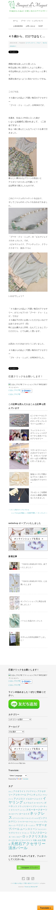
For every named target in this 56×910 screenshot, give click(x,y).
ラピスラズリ (42, 829)
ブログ (38, 43)
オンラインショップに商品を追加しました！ (33, 603)
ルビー (19, 837)
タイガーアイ (13, 814)
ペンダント (31, 825)
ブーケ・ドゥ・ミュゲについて (32, 21)
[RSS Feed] (32, 878)
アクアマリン (31, 791)
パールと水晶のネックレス (31, 621)
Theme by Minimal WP (31, 886)
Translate (25, 779)
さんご (10, 791)
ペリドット (22, 825)
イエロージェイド (34, 799)
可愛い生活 (37, 840)
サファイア (15, 810)
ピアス (15, 818)
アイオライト (19, 791)
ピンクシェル (33, 818)
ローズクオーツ (14, 840)
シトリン (23, 810)
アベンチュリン (34, 795)
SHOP (40, 26)
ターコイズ (24, 814)
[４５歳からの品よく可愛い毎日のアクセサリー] (28, 2)
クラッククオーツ (25, 806)
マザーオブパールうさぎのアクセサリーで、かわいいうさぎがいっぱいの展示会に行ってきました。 (38, 455)
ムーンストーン (29, 829)
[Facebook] (29, 878)
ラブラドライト (14, 833)
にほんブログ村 (14, 390)
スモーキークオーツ (36, 809)
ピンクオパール (22, 818)
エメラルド (28, 803)
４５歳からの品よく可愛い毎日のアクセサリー (25, 883)
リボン (13, 837)
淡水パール (18, 848)
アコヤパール (19, 795)
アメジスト (19, 798)
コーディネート (31, 43)
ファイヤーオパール (25, 822)
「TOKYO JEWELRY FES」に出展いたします (33, 582)
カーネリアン (39, 803)
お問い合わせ (30, 26)
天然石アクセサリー (28, 844)
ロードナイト (27, 840)
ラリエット (25, 833)
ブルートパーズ (38, 822)
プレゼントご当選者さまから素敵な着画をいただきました (38, 495)
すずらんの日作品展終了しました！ (33, 638)
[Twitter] (24, 878)
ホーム (15, 21)
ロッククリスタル (34, 836)
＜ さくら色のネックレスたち (18, 510)
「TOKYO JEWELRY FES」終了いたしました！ (33, 565)
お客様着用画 (18, 26)
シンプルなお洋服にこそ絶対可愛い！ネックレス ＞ (29, 513)
